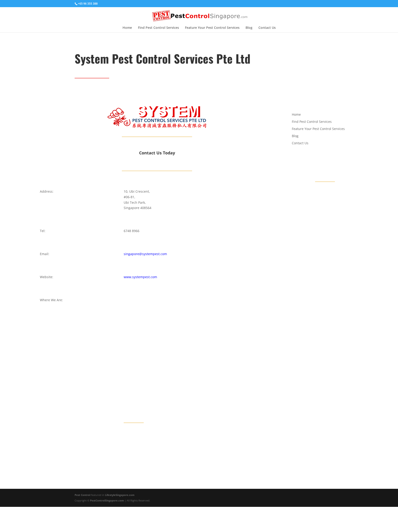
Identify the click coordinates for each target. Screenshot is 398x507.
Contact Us (267, 28)
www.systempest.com (140, 277)
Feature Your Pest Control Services (212, 28)
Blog (249, 28)
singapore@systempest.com (145, 254)
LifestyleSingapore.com (120, 495)
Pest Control (83, 495)
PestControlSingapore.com (107, 500)
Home (127, 28)
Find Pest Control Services (158, 28)
